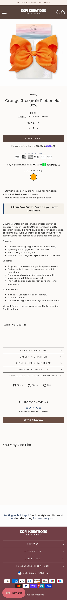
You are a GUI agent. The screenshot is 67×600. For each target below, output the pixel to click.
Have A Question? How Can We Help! (33, 375)
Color (33, 170)
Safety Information (33, 356)
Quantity (33, 123)
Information (32, 551)
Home (33, 94)
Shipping (22, 116)
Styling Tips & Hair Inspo (33, 363)
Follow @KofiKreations (32, 566)
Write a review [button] (33, 420)
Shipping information (33, 369)
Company (33, 544)
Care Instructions (33, 350)
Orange (33, 177)
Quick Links (32, 558)
